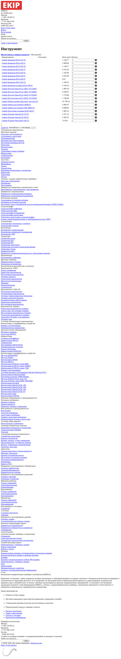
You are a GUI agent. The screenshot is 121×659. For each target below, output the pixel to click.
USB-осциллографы (9, 211)
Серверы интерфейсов (10, 338)
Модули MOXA (7, 362)
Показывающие (7, 487)
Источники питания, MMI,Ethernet (15, 377)
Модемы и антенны (9, 332)
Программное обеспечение (12, 345)
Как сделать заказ (8, 28)
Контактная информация (26, 570)
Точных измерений (8, 483)
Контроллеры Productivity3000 (13, 375)
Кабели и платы (7, 549)
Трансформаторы (8, 138)
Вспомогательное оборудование (14, 300)
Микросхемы (6, 153)
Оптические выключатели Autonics (15, 315)
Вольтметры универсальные (12, 230)
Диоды (3, 166)
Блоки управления (8, 547)
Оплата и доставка (8, 570)
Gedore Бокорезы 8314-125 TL (14, 60)
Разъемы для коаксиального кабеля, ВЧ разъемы (20, 560)
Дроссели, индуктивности (11, 134)
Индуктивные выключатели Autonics (16, 313)
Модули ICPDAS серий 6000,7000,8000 (17, 381)
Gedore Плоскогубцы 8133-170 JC (15, 114)
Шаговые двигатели (9, 453)
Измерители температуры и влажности (16, 528)
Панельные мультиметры (11, 264)
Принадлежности (8, 404)
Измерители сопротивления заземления (17, 196)
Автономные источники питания (14, 200)
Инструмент (6, 411)
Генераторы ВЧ (7, 243)
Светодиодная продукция (11, 538)
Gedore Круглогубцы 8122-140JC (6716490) (19, 92)
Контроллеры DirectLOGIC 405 (13, 385)
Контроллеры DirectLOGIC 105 (13, 389)
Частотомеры (6, 185)
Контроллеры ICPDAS (10, 396)
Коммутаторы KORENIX (11, 351)
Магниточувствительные (11, 281)
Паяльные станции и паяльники (14, 406)
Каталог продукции (14, 611)
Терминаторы (6, 343)
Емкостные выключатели (11, 272)
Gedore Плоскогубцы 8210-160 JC (15, 117)
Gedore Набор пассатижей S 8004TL (16, 105)
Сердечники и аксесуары (11, 136)
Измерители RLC (8, 251)
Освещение (5, 536)
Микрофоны (6, 164)
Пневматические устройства (12, 568)
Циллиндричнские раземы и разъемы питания (19, 555)
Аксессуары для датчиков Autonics (15, 311)
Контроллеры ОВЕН (9, 360)
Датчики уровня (7, 519)
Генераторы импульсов (10, 245)
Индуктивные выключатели (12, 275)
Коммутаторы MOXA (9, 340)
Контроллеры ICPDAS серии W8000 (15, 366)
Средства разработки (9, 413)
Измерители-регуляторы (11, 472)
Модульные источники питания (14, 457)
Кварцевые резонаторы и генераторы (16, 170)
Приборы (5, 283)
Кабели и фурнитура (9, 438)
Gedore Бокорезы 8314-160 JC (14, 70)
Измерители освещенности (12, 526)
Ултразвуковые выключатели (12, 294)
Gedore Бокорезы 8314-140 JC (14, 63)
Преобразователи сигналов (12, 347)
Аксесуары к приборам (10, 415)
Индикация (5, 158)
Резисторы (5, 145)
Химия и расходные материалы (13, 417)
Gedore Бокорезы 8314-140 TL (14, 66)
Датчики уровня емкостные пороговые (16, 296)
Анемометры (6, 530)
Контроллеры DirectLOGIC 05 (13, 392)
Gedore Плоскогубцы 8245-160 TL (15, 121)
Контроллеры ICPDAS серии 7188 (15, 368)
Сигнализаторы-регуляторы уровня (15, 521)
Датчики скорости (8, 277)
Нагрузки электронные (10, 181)
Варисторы (5, 172)
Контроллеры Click (8, 394)
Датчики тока (6, 319)
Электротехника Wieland (11, 430)
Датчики (4, 149)
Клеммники (6, 462)
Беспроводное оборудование (12, 141)
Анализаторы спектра (10, 226)
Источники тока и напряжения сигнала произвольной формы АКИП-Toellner (32, 204)
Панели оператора (8, 349)
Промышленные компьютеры (13, 328)
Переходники (6, 566)
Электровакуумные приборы (12, 151)
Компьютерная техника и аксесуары (15, 419)
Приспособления (8, 285)
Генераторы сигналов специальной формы (18, 247)
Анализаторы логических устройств (15, 224)
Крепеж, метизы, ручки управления (15, 440)
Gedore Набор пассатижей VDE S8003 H (18, 108)
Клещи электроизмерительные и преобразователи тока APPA (26, 219)
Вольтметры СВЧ (8, 234)
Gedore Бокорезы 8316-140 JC (14, 76)
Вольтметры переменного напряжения (16, 232)
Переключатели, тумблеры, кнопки (15, 545)
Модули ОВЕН (7, 358)
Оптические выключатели (11, 279)
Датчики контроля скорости (12, 298)
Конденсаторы (7, 147)
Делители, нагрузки (9, 447)
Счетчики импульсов (9, 513)
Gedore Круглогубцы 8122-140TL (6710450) (19, 95)
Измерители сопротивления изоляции (16, 194)
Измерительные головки (11, 262)
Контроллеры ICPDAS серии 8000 (15, 364)
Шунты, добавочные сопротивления (15, 445)
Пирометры (5, 183)
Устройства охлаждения (10, 436)
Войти (3, 30)
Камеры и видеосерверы (11, 326)
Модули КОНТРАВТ (9, 355)
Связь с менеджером (9, 43)
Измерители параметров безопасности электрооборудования (25, 253)
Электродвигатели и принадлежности (16, 451)
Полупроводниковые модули (12, 143)
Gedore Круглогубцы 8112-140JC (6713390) (19, 89)
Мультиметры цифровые (11, 258)
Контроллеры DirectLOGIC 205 (13, 387)
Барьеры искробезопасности (12, 455)
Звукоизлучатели (8, 162)
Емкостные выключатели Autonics (14, 309)
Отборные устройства (10, 479)
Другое (4, 177)
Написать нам (36, 643)
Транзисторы (6, 168)
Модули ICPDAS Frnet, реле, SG (14, 379)
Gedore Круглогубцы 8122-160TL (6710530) (19, 98)
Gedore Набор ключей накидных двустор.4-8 (20, 101)
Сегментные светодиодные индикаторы (17, 540)
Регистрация (6, 32)
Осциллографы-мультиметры (12, 213)
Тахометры (5, 509)
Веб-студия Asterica (9, 645)
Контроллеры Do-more (10, 383)
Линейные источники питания (13, 202)
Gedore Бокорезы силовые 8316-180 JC (17, 85)
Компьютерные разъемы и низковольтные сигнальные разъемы (26, 553)
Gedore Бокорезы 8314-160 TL (14, 73)
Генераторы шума (8, 238)
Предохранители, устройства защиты (16, 443)
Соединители (6, 287)
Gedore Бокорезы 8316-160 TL (14, 82)
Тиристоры (5, 175)
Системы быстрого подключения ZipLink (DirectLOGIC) (23, 372)
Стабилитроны (7, 155)
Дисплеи (4, 432)
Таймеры (4, 515)
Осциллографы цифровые (11, 209)
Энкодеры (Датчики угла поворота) (15, 317)
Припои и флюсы (8, 402)
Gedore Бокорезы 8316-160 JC (14, 79)
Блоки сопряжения (8, 270)
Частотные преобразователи (12, 460)
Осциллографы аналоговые (12, 215)
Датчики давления (8, 477)
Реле (3, 564)
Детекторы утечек (8, 249)
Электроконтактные (9, 485)
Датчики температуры (10, 468)
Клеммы (4, 557)
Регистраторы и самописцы (12, 423)
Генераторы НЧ (7, 241)
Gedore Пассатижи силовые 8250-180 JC (18, 111)
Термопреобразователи (10, 470)
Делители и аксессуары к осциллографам (17, 217)
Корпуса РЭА (6, 464)
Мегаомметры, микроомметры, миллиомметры (20, 189)
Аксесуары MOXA (8, 334)
